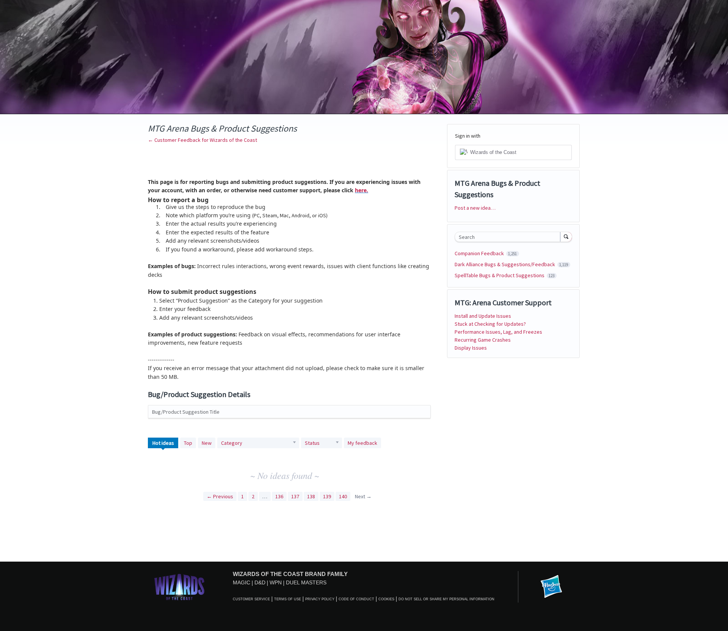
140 (343, 496)
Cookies (386, 599)
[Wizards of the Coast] (179, 586)
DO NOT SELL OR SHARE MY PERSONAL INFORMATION (446, 599)
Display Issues (471, 347)
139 (327, 496)
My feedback (362, 443)
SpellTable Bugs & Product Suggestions (500, 275)
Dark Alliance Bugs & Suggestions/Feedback (505, 264)
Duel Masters (306, 582)
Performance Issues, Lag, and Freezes (498, 331)
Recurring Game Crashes (483, 339)
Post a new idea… (475, 207)
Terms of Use (287, 599)
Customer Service (251, 599)
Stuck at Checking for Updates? (490, 323)
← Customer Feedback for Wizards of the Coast (202, 140)
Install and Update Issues (483, 315)
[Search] (566, 237)
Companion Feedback (480, 253)
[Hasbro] (551, 587)
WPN (276, 582)
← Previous (220, 496)
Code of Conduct (356, 599)
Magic (241, 582)
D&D (259, 582)
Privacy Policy (319, 599)
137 (295, 496)
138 (311, 496)
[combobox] (509, 237)
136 (279, 496)
